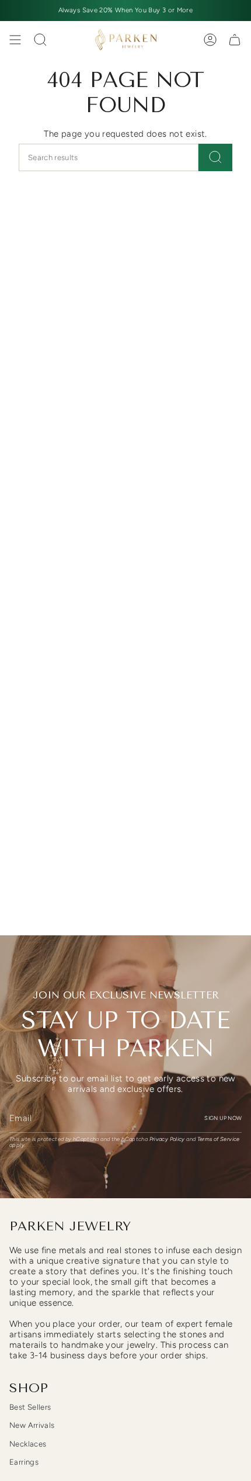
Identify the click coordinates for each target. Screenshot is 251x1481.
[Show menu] (15, 39)
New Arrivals (32, 1425)
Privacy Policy (167, 1139)
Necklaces (27, 1444)
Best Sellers (30, 1407)
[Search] (215, 157)
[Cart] (234, 39)
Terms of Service (218, 1139)
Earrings (24, 1462)
